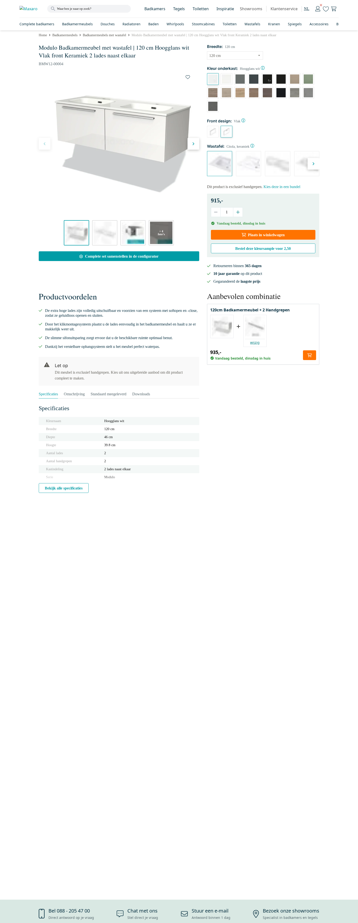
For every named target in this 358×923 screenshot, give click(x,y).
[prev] (44, 144)
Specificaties (48, 394)
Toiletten (201, 8)
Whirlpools (175, 24)
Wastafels (252, 24)
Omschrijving (74, 394)
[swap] (188, 77)
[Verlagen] (216, 212)
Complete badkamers (36, 24)
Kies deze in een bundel (282, 187)
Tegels (179, 8)
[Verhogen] (238, 212)
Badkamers (154, 8)
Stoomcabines (203, 24)
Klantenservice (284, 8)
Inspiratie (225, 8)
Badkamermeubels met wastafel (104, 35)
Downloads (141, 394)
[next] (193, 144)
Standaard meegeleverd (108, 394)
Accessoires (319, 24)
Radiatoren (131, 24)
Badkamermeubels (77, 24)
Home (43, 35)
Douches (108, 24)
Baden (153, 24)
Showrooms (251, 8)
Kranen (274, 24)
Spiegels (295, 24)
